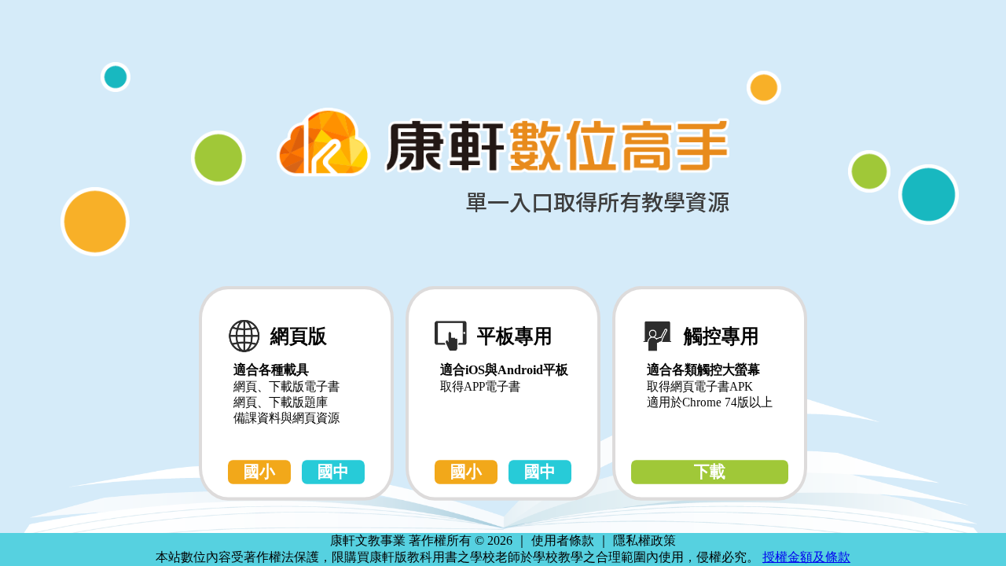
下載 (709, 471)
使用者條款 (562, 540)
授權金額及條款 (806, 557)
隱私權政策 (644, 540)
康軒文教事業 (369, 540)
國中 (333, 471)
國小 (259, 471)
